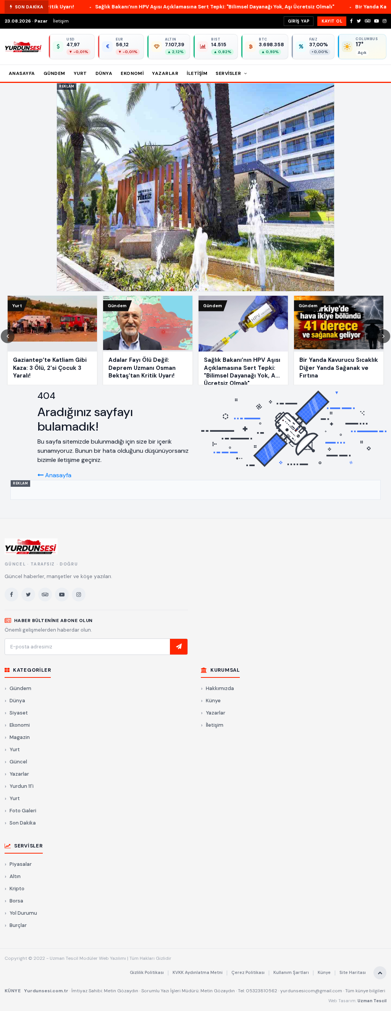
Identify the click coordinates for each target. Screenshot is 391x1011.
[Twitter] (359, 21)
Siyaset (19, 713)
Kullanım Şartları (291, 972)
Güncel (18, 761)
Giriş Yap (299, 21)
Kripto (17, 888)
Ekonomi (132, 73)
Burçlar (18, 925)
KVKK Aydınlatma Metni (198, 972)
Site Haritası (352, 972)
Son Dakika (23, 823)
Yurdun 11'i (22, 786)
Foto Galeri (23, 810)
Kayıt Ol (332, 21)
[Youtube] (376, 21)
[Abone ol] (178, 647)
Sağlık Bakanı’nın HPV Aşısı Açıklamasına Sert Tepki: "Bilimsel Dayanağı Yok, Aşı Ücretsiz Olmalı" (165, 6)
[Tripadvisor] (367, 21)
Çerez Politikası (248, 972)
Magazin (20, 737)
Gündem (54, 73)
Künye (213, 700)
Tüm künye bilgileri (365, 991)
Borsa (16, 901)
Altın (15, 876)
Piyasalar (21, 864)
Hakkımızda (220, 688)
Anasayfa (22, 73)
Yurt (80, 73)
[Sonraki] (383, 336)
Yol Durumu (23, 913)
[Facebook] (351, 21)
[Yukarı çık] (379, 972)
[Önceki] (8, 336)
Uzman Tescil (371, 1000)
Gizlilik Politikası (147, 972)
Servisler (229, 73)
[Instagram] (384, 21)
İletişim (61, 21)
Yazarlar (165, 73)
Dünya (103, 73)
